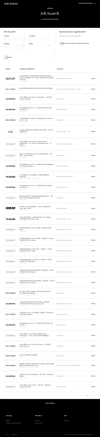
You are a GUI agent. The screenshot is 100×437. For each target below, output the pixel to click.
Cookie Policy (14, 434)
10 (93, 395)
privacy (7, 434)
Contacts (66, 420)
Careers (37, 420)
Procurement (38, 423)
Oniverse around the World (13, 423)
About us (8, 420)
